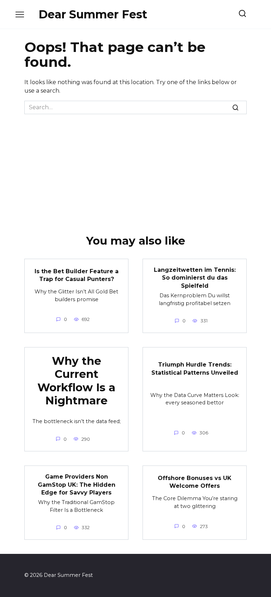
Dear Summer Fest (92, 14)
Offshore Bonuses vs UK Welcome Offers (194, 481)
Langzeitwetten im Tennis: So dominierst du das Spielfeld (195, 278)
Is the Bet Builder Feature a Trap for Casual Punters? (77, 275)
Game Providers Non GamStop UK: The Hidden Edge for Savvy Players (76, 484)
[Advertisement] (135, 167)
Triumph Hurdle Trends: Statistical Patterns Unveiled (194, 368)
